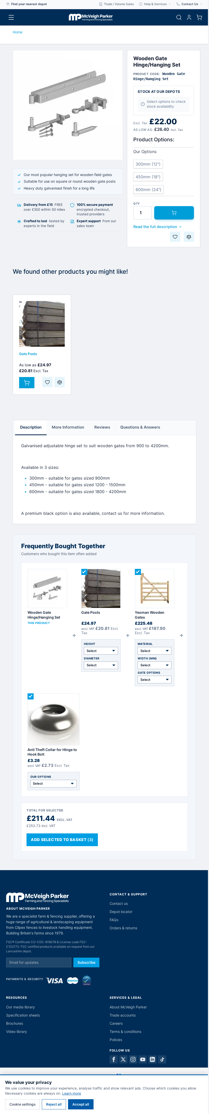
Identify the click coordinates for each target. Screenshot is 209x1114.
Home (17, 32)
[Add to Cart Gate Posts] (26, 382)
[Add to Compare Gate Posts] (60, 382)
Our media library (20, 1007)
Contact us (119, 903)
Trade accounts (123, 1015)
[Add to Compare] (189, 237)
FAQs (114, 920)
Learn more (71, 1093)
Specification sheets (23, 1015)
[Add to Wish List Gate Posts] (47, 382)
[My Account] (189, 17)
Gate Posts (28, 354)
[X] (123, 1059)
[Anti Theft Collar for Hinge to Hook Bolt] (54, 719)
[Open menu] (11, 17)
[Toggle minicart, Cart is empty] (199, 17)
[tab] (31, 427)
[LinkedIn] (152, 1059)
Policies (116, 1039)
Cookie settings (22, 1104)
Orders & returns (123, 928)
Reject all (54, 1104)
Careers (116, 1023)
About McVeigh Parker (128, 1007)
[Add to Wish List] (175, 237)
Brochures (14, 1023)
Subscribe (86, 962)
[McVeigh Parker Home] (91, 17)
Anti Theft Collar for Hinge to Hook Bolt (52, 751)
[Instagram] (133, 1059)
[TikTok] (162, 1059)
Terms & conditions (125, 1031)
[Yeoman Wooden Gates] (154, 588)
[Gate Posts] (42, 324)
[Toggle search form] (179, 17)
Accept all (80, 1104)
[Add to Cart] (174, 212)
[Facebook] (114, 1059)
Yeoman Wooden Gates (149, 614)
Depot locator (121, 911)
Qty (136, 203)
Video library (16, 1031)
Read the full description (155, 226)
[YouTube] (143, 1059)
